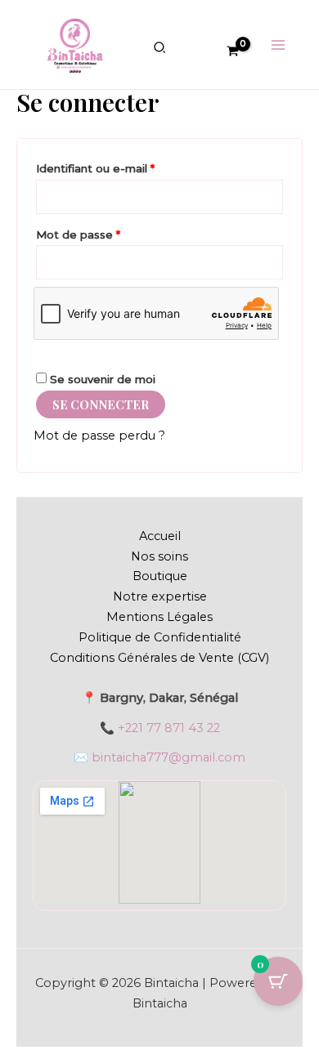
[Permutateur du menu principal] (278, 44)
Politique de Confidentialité (160, 637)
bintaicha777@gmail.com (168, 757)
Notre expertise (160, 596)
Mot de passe (108, 232)
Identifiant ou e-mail (125, 166)
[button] (160, 50)
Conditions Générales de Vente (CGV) (159, 657)
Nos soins (159, 556)
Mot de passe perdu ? (99, 435)
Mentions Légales (159, 617)
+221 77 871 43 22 (169, 728)
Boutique (160, 576)
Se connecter (100, 404)
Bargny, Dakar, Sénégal (169, 697)
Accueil (160, 536)
